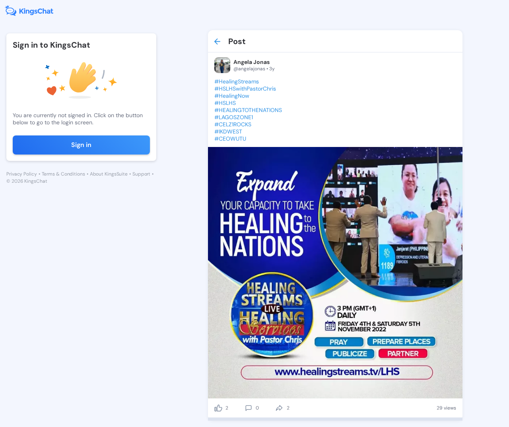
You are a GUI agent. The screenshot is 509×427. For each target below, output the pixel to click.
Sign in (81, 145)
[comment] (249, 408)
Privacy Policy (21, 174)
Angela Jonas (251, 62)
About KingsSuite (109, 174)
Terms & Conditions (63, 174)
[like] (218, 408)
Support (141, 174)
